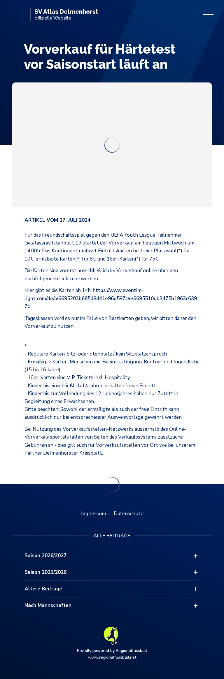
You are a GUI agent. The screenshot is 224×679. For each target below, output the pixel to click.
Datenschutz (128, 513)
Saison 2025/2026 (45, 572)
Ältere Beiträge (43, 588)
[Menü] (208, 14)
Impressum (93, 513)
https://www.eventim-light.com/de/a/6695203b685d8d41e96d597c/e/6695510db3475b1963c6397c (110, 298)
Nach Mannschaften (47, 605)
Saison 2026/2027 (45, 555)
